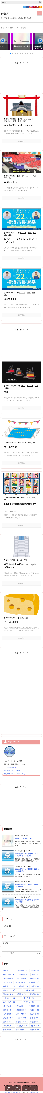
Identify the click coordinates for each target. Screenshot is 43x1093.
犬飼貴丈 (21, 1010)
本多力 (35, 1026)
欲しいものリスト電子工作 (13, 774)
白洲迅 (35, 986)
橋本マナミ (9, 990)
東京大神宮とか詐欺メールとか (18, 125)
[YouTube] (37, 7)
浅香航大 (8, 1030)
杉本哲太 (8, 1006)
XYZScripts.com (33, 1092)
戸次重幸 (8, 1018)
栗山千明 (29, 998)
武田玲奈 (34, 1030)
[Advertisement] (21, 74)
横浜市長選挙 (10, 299)
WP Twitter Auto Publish (12, 1092)
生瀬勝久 (8, 1026)
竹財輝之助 (9, 970)
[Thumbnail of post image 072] (21, 219)
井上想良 (34, 1014)
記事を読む (21, 141)
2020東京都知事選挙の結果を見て (20, 504)
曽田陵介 (24, 974)
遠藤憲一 (21, 1022)
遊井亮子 (8, 1010)
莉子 (35, 974)
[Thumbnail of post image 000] (21, 372)
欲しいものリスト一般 (12, 770)
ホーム (5, 28)
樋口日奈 (34, 1006)
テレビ (21, 176)
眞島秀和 (34, 994)
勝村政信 (35, 978)
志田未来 (21, 994)
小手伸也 (23, 986)
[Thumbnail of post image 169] (21, 546)
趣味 (19, 121)
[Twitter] (24, 7)
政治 (9, 121)
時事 (5, 178)
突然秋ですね (10, 182)
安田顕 (21, 1006)
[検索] (40, 2)
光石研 (35, 970)
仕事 (36, 386)
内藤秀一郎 (9, 986)
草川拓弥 (8, 978)
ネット (34, 119)
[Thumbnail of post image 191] (21, 279)
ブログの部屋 (9, 767)
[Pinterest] (34, 7)
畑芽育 (22, 1018)
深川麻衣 (21, 1014)
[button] (4, 41)
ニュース (15, 28)
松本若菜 (29, 990)
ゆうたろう (9, 1002)
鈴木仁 (34, 1018)
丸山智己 (20, 982)
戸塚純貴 (21, 978)
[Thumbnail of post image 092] (21, 484)
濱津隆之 (8, 994)
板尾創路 (22, 1026)
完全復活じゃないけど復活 (24, 838)
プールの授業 (10, 447)
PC (21, 119)
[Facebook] (27, 7)
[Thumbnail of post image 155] (21, 429)
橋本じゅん (9, 974)
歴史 (14, 121)
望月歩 (7, 1022)
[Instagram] (31, 7)
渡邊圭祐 (29, 1002)
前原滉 (34, 1022)
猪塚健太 (34, 982)
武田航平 (34, 1010)
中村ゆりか (9, 998)
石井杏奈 (8, 1014)
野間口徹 (23, 970)
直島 (6, 392)
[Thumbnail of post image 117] (21, 162)
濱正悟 (7, 982)
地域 (5, 121)
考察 (9, 235)
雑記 (24, 121)
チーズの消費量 (11, 622)
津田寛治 (21, 1030)
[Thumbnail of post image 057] (21, 105)
